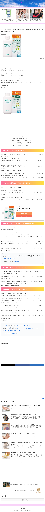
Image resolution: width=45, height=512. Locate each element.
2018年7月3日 (16, 261)
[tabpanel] (8, 15)
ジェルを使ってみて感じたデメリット (20, 143)
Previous (0, 15)
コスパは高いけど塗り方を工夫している (21, 145)
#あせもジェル (19, 325)
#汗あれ (5, 325)
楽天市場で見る (24, 216)
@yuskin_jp (5, 330)
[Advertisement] (22, 64)
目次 (21, 136)
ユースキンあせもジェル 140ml (23, 208)
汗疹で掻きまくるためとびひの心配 (20, 138)
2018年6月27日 (15, 333)
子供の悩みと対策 (4, 343)
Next (44, 15)
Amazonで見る (24, 213)
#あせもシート (27, 325)
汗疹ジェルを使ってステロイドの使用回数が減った (23, 142)
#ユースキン (20, 328)
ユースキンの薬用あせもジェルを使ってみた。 (22, 140)
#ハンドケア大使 (27, 328)
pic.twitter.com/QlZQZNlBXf (14, 330)
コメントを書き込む (22, 500)
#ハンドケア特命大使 (36, 328)
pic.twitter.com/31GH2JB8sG (9, 258)
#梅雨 (10, 328)
